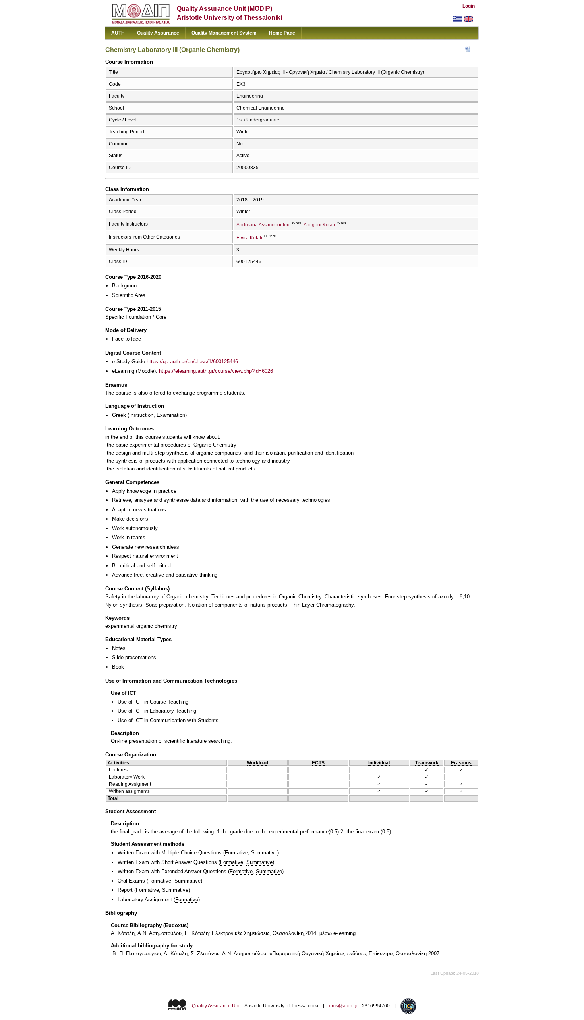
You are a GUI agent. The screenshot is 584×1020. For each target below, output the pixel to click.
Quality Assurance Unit (216, 1005)
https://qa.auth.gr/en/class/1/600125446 (192, 361)
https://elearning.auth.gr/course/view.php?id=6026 (216, 371)
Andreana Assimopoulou (263, 225)
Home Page (282, 33)
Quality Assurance (158, 33)
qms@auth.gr (343, 1005)
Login (468, 6)
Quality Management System (224, 33)
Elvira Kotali (249, 238)
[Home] (140, 22)
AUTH (118, 33)
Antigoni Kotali (319, 225)
